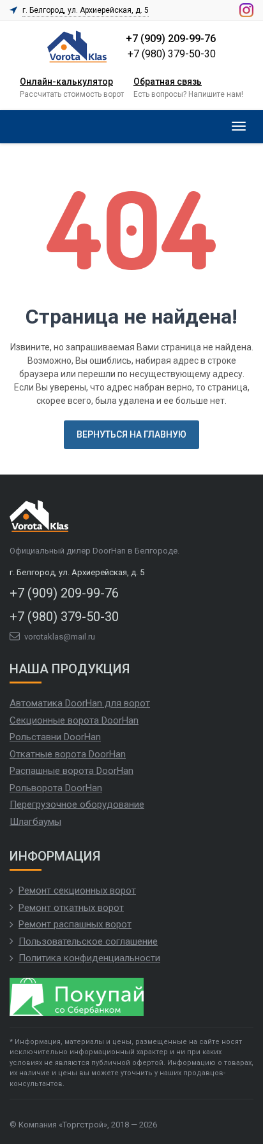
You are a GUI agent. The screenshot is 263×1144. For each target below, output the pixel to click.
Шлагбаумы (35, 821)
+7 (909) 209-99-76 (171, 38)
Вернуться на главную (131, 434)
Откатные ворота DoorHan (68, 754)
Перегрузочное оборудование (77, 804)
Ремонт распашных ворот (75, 924)
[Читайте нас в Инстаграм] (246, 10)
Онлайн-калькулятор (66, 81)
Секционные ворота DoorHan (74, 720)
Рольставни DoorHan (55, 737)
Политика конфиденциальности (89, 958)
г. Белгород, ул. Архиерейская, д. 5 (85, 10)
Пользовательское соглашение (88, 941)
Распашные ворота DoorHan (71, 770)
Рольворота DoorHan (56, 788)
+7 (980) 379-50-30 (172, 54)
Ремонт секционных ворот (77, 890)
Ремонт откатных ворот (71, 907)
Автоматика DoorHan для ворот (80, 703)
